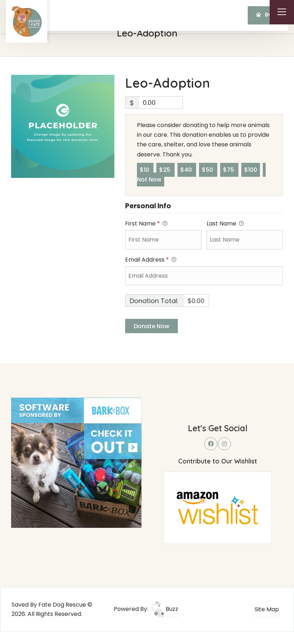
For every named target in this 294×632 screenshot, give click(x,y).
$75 (229, 170)
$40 (186, 170)
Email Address (147, 260)
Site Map (267, 609)
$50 (208, 170)
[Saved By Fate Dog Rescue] (26, 21)
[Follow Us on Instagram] (224, 443)
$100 (250, 170)
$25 (165, 170)
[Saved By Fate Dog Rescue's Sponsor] (76, 462)
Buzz (171, 609)
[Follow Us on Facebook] (210, 443)
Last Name (222, 223)
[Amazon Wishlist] (217, 507)
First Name (142, 223)
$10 (145, 170)
